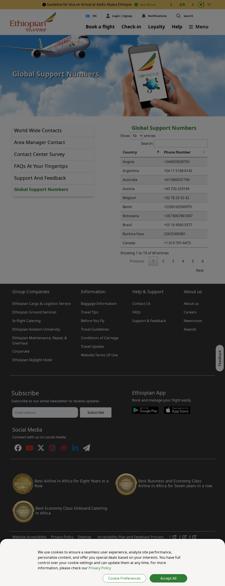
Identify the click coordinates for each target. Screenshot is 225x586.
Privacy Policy (100, 568)
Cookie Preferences (124, 578)
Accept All (168, 578)
